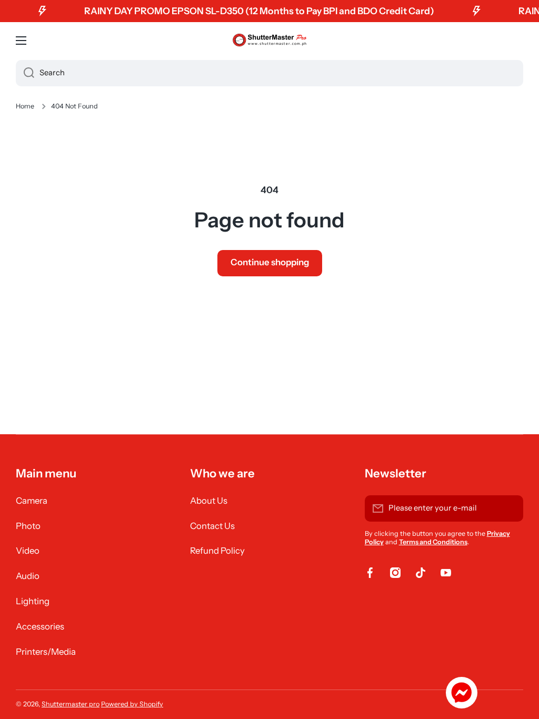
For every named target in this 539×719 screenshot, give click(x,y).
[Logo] (269, 41)
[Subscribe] (510, 508)
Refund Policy (217, 550)
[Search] (25, 73)
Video (27, 550)
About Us (208, 500)
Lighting (32, 601)
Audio (27, 576)
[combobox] (269, 73)
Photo (28, 526)
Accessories (40, 626)
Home (25, 106)
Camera (31, 500)
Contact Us (212, 526)
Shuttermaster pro (70, 704)
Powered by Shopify (132, 704)
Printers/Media (46, 651)
